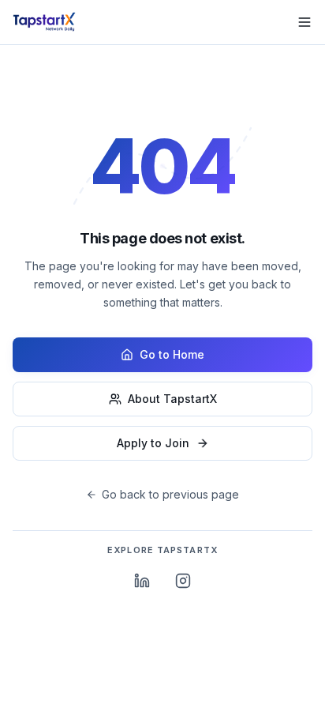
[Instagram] (183, 581)
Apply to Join (153, 443)
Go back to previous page (170, 494)
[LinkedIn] (142, 581)
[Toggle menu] (304, 22)
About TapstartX (172, 398)
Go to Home (172, 354)
